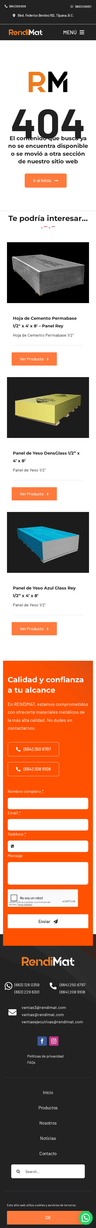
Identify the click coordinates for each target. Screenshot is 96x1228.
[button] (86, 1218)
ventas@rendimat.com (43, 1014)
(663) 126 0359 (26, 984)
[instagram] (53, 1041)
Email (14, 812)
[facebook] (42, 1041)
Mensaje (15, 855)
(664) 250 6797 (73, 984)
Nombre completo (26, 791)
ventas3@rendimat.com (44, 1007)
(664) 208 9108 (72, 991)
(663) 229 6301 (26, 991)
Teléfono (17, 834)
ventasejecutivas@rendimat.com (52, 1021)
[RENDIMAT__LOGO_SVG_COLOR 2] (25, 29)
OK (48, 1217)
